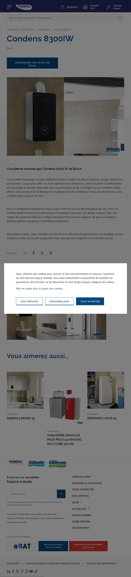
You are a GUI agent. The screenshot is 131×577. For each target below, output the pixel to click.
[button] (90, 301)
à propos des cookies (51, 288)
